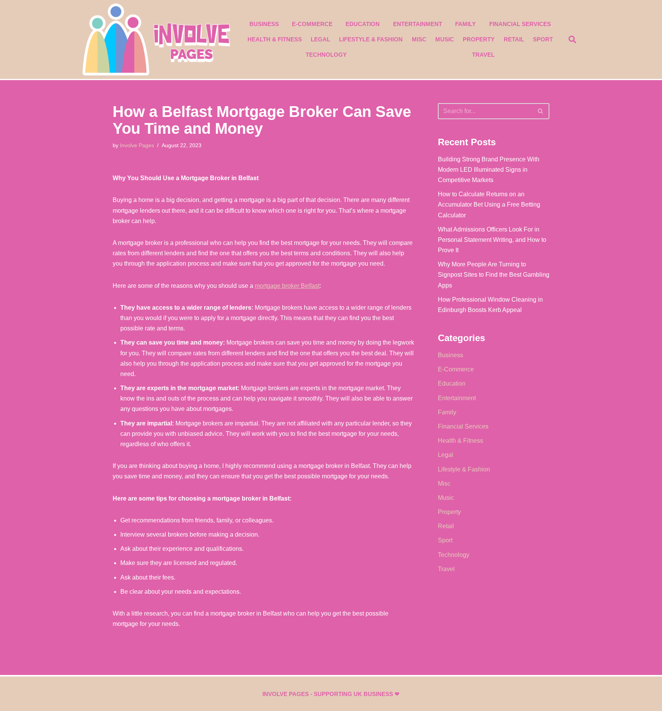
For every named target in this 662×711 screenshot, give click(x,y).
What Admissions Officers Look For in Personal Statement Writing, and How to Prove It (492, 239)
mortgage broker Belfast (287, 285)
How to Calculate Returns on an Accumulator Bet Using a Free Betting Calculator (489, 204)
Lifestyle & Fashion (371, 39)
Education (363, 24)
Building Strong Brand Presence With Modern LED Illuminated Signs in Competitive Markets (488, 169)
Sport (543, 39)
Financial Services (520, 24)
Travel (483, 54)
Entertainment (417, 24)
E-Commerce (312, 24)
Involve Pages (137, 145)
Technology (326, 54)
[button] (572, 39)
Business (264, 24)
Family (465, 24)
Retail (514, 39)
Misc (419, 39)
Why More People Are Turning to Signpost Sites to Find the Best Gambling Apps (493, 274)
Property (479, 39)
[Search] (540, 111)
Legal (320, 39)
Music (444, 39)
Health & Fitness (274, 39)
